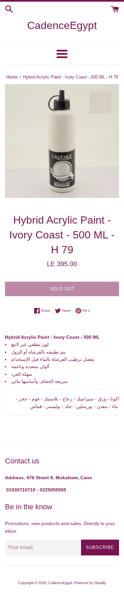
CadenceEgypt (62, 25)
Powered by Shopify (90, 583)
